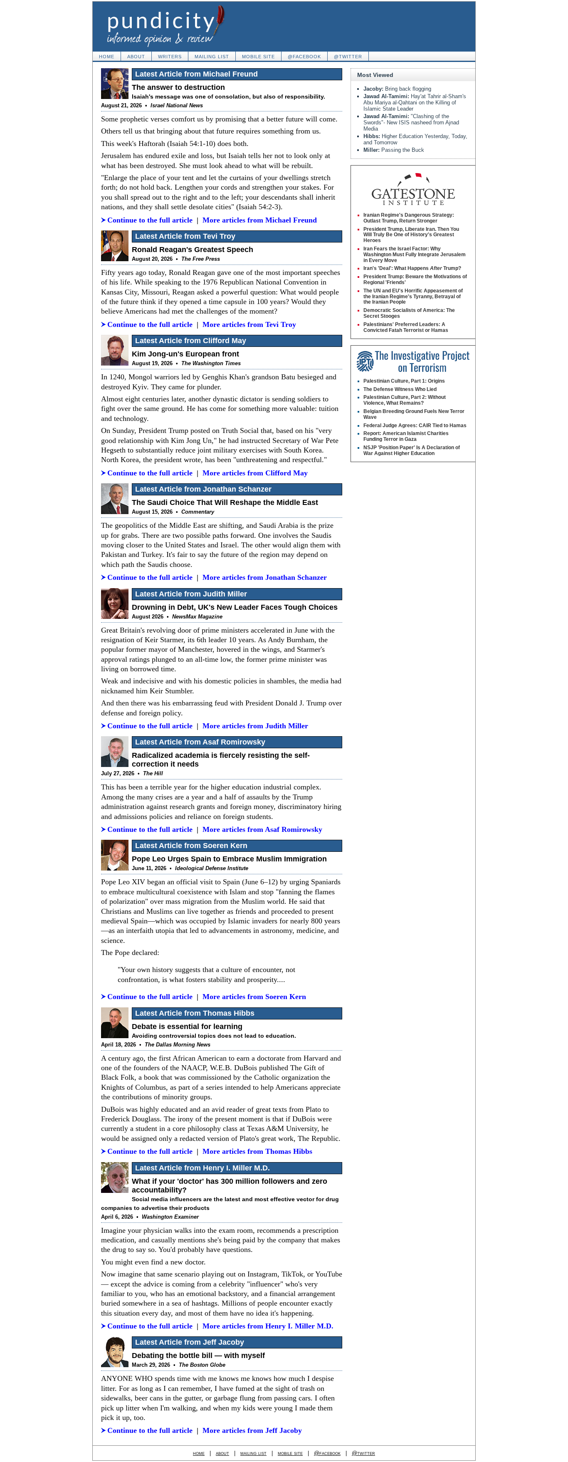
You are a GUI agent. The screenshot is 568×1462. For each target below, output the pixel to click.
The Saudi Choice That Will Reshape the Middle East (225, 502)
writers (170, 56)
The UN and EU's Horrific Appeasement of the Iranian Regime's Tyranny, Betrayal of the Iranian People (413, 296)
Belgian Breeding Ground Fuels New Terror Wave (413, 414)
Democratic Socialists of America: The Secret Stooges (409, 313)
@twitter (348, 56)
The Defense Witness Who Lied (400, 389)
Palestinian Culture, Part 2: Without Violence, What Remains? (404, 400)
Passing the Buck (393, 150)
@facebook (304, 56)
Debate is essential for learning (187, 1026)
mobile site (258, 56)
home (106, 56)
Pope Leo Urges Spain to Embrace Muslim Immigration (229, 859)
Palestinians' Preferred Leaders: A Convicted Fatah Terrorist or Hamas (405, 327)
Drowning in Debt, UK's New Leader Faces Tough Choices (235, 607)
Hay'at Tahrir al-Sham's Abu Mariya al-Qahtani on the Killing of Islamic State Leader (414, 102)
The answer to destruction (178, 87)
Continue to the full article (150, 220)
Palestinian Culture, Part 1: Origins (404, 381)
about (136, 56)
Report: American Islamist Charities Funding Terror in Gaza (406, 436)
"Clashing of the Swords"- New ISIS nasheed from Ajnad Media (411, 122)
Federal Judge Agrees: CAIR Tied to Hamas (415, 425)
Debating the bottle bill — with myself (198, 1355)
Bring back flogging (397, 89)
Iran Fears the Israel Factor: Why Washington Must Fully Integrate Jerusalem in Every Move (414, 254)
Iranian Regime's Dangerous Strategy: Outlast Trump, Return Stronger (408, 218)
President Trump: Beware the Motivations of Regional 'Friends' (415, 279)
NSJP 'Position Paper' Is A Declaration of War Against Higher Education (411, 450)
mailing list (212, 56)
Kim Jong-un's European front (185, 354)
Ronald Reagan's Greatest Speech (192, 249)
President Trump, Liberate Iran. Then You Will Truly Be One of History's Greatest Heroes (411, 235)
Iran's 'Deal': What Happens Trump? (412, 268)
